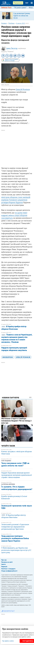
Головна (4, 23)
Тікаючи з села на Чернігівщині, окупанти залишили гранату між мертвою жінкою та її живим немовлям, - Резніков (16, 338)
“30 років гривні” (20, 7)
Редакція (4, 566)
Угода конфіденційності (9, 571)
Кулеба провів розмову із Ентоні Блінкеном (14, 497)
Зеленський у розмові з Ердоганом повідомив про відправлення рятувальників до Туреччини (15, 526)
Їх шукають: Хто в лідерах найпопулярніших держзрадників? (16, 487)
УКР (26, 3)
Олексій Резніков (23, 89)
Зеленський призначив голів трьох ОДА (16, 506)
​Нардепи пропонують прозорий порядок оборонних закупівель (14, 348)
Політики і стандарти (8, 569)
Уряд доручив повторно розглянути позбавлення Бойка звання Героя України (15, 538)
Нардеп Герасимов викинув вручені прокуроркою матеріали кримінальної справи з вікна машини (16, 475)
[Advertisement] (17, 148)
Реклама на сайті (7, 562)
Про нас (4, 560)
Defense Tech (6, 7)
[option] (17, 15)
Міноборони (7, 357)
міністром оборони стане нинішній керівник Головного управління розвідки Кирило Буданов (15, 200)
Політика (11, 23)
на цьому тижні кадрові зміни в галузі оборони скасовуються (14, 215)
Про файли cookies (8, 641)
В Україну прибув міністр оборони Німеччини (13, 327)
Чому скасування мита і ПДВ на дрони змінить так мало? (15, 464)
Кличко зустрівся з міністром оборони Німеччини (16, 452)
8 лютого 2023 (20, 23)
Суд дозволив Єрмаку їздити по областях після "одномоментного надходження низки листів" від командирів (22, 19)
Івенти (3, 564)
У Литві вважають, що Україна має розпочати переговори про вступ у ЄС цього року (16, 550)
